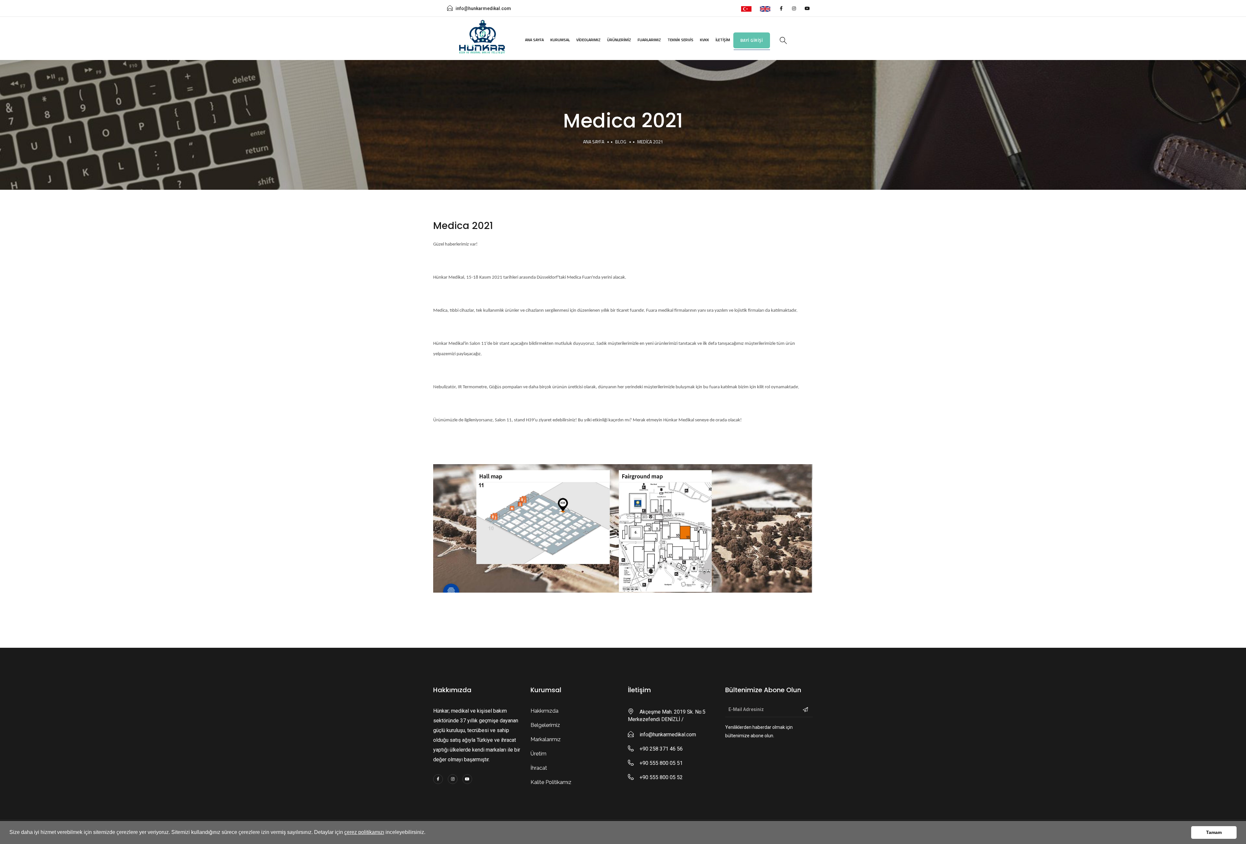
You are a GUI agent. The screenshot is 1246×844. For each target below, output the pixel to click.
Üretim (538, 754)
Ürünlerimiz (619, 40)
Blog (620, 141)
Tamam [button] (1214, 832)
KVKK (704, 40)
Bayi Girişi (751, 40)
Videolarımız (588, 40)
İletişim (722, 40)
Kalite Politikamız (551, 782)
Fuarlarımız (649, 40)
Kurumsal (560, 40)
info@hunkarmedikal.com (483, 8)
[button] (428, 833)
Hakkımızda (544, 711)
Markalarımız (546, 739)
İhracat (539, 768)
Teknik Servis (680, 40)
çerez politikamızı (364, 832)
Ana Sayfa (534, 40)
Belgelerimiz (545, 725)
